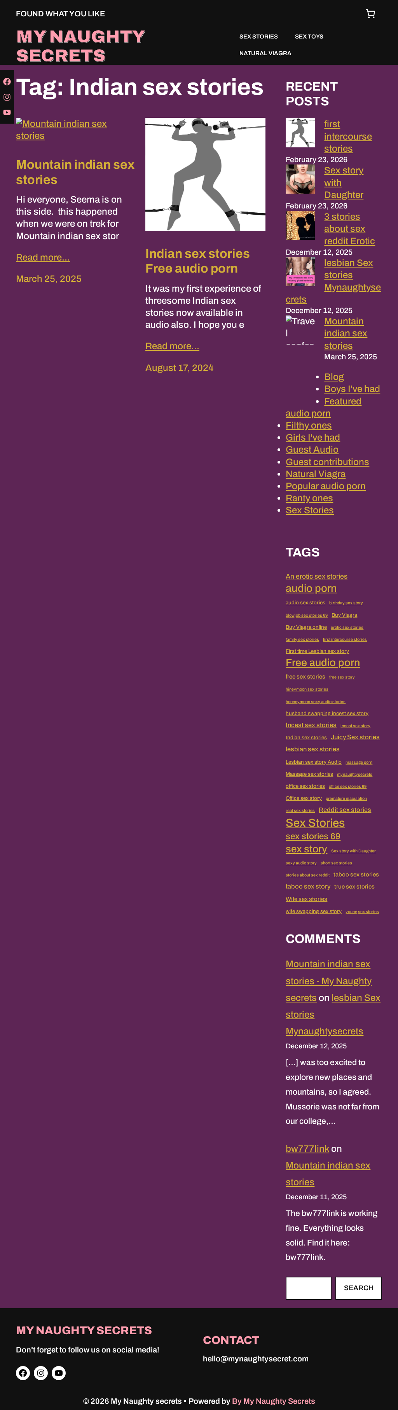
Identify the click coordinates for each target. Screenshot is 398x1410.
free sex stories (305, 677)
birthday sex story (346, 603)
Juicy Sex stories (355, 737)
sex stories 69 (313, 836)
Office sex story (304, 798)
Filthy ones (309, 425)
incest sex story (355, 726)
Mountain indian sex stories (75, 172)
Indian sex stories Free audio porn (197, 261)
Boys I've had (352, 389)
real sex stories (300, 810)
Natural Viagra (316, 474)
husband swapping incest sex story (327, 713)
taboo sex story (308, 886)
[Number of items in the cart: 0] (370, 13)
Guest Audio (312, 449)
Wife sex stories (306, 899)
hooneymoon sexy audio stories (316, 702)
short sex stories (336, 863)
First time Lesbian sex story (317, 651)
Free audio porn (323, 662)
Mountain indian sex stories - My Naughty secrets (329, 980)
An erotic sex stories (316, 576)
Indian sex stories (306, 737)
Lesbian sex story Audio (314, 762)
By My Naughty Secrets (273, 1401)
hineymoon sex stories (307, 689)
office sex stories (305, 786)
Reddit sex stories (345, 809)
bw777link (307, 1149)
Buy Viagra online (306, 627)
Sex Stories (310, 510)
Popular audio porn (326, 486)
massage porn (359, 762)
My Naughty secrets (80, 46)
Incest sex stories (311, 725)
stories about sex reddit (308, 875)
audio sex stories (305, 602)
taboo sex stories (356, 874)
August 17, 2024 (179, 368)
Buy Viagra (344, 615)
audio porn (311, 588)
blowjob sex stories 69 (307, 615)
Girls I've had (313, 437)
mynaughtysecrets (354, 774)
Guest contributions (327, 462)
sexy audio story (301, 863)
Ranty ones (309, 498)
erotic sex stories (347, 627)
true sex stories (354, 886)
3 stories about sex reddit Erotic (349, 229)
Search (359, 1288)
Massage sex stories (309, 774)
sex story (306, 848)
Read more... (43, 257)
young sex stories (362, 912)
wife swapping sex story (314, 911)
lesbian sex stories (313, 749)
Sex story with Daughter (353, 851)
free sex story (342, 677)
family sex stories (302, 639)
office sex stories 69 (348, 786)
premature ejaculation (346, 798)
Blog (334, 377)
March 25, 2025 (49, 279)
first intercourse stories (348, 136)
